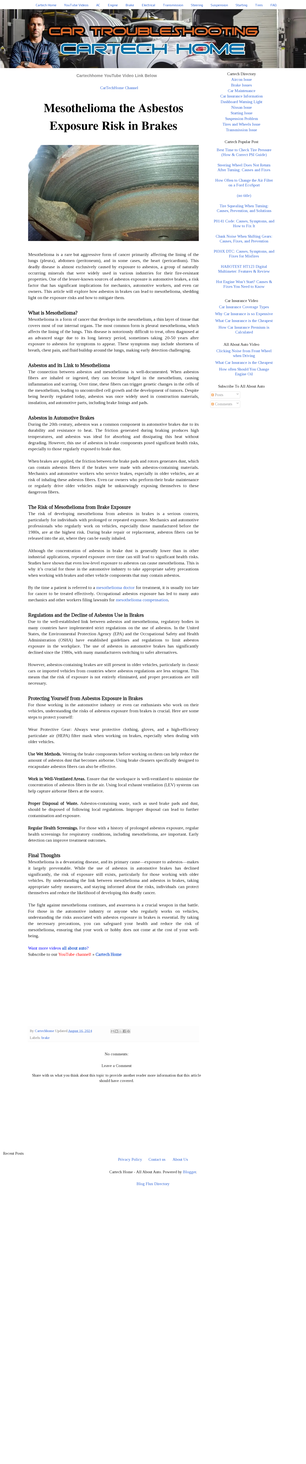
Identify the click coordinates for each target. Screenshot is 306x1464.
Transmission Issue (241, 130)
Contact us (156, 1159)
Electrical (148, 5)
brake (45, 1038)
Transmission (173, 5)
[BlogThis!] (116, 1031)
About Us (180, 1159)
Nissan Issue (241, 107)
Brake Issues (241, 85)
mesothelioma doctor (115, 587)
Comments (223, 404)
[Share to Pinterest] (128, 1031)
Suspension (219, 5)
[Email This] (113, 1031)
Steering (197, 5)
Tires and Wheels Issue (241, 124)
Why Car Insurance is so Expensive (244, 314)
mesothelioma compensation (142, 599)
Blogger (189, 1172)
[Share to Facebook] (124, 1031)
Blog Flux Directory (153, 1184)
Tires (259, 5)
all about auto (74, 948)
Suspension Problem (241, 118)
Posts (218, 395)
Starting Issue (242, 113)
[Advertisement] (113, 993)
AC (98, 5)
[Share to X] (120, 1031)
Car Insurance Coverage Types (244, 307)
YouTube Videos (76, 5)
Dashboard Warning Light (241, 102)
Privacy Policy (130, 1159)
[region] (153, 1226)
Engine (113, 5)
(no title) (244, 195)
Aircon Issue (241, 79)
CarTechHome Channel (119, 88)
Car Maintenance (241, 91)
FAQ (273, 5)
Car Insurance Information (241, 96)
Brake (130, 5)
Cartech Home (46, 5)
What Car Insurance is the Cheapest (244, 320)
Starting (241, 5)
